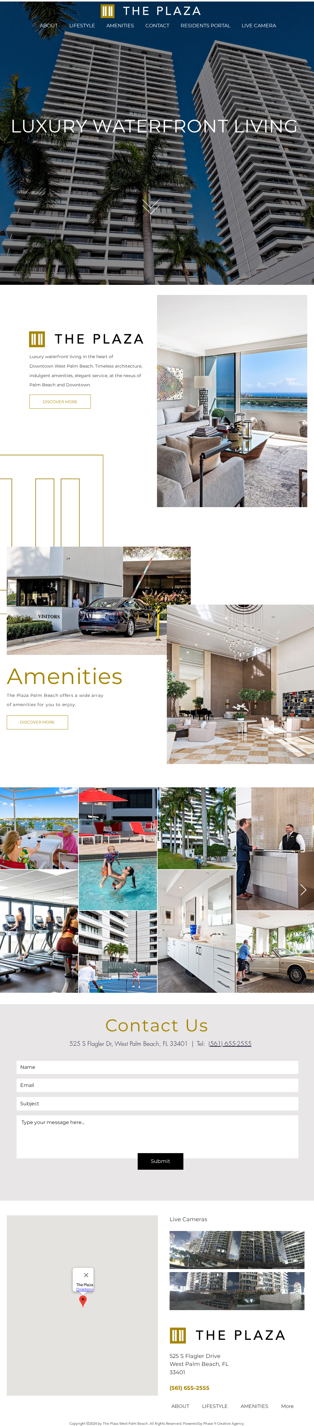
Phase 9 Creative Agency (223, 1423)
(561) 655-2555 (230, 1043)
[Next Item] (303, 890)
